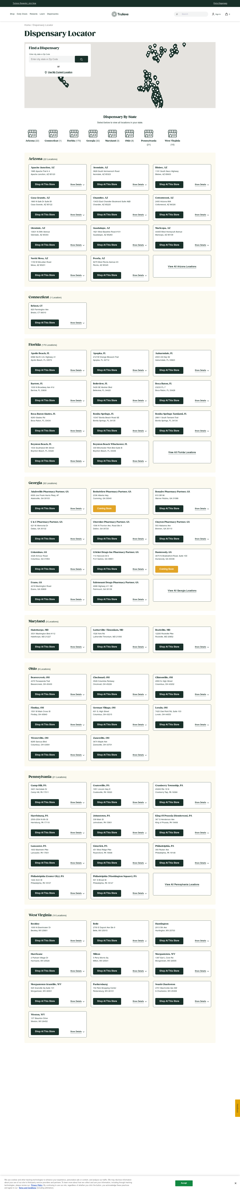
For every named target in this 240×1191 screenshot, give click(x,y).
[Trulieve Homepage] (120, 14)
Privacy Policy (36, 1185)
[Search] (177, 14)
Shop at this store (45, 509)
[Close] (235, 1183)
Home (27, 25)
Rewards (34, 14)
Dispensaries (52, 14)
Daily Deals (22, 14)
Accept (184, 1183)
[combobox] (191, 14)
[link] (182, 267)
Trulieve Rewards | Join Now (24, 3)
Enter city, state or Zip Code (39, 54)
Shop (12, 14)
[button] (191, 14)
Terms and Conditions (27, 1188)
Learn (42, 14)
